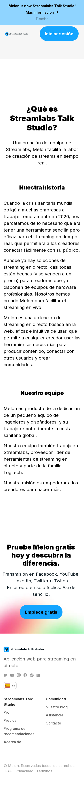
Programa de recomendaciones (19, 731)
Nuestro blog (57, 707)
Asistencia (54, 715)
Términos (44, 771)
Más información (40, 12)
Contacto (53, 723)
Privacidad (24, 771)
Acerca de (12, 742)
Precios (10, 720)
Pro (6, 712)
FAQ (9, 771)
